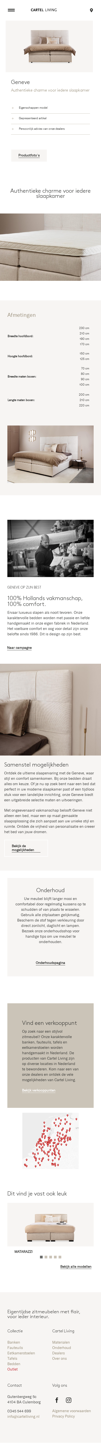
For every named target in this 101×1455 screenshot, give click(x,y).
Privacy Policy (63, 1416)
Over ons (59, 1358)
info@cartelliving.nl (23, 1417)
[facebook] (57, 1400)
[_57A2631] (50, 521)
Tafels (12, 1358)
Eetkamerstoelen (21, 1353)
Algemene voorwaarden (71, 1411)
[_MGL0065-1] (50, 1209)
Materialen (61, 1342)
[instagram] (68, 1400)
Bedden (13, 1364)
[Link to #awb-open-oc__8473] (11, 10)
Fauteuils (15, 1348)
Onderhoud (61, 1348)
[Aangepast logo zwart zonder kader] (44, 10)
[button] (50, 108)
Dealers (58, 1353)
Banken (13, 1342)
